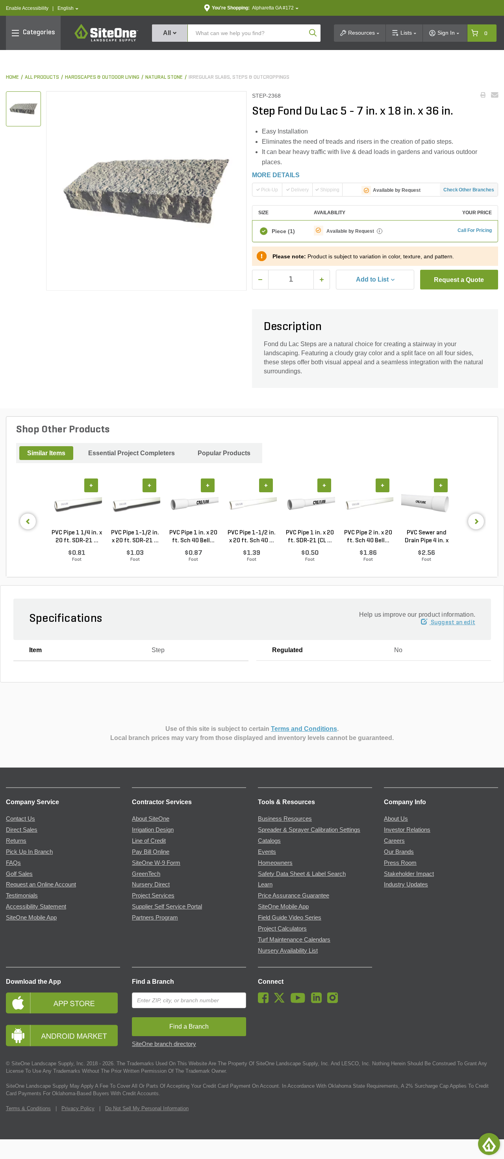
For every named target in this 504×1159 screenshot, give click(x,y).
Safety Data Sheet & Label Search (302, 874)
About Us (396, 819)
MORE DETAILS (276, 175)
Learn (265, 884)
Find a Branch (153, 981)
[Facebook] (265, 1001)
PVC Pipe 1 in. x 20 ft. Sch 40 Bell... (193, 537)
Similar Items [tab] (46, 453)
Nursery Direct (151, 884)
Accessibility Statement (36, 906)
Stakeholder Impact (409, 874)
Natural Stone (164, 77)
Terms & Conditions (28, 1108)
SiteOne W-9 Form (156, 863)
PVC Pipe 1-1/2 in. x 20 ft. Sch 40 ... (252, 537)
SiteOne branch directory (164, 1044)
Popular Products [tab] (224, 453)
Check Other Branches (468, 190)
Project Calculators (282, 928)
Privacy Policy (77, 1108)
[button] (67, 8)
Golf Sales (19, 874)
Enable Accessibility (27, 8)
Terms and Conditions (304, 728)
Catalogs (269, 841)
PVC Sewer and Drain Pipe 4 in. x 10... (426, 537)
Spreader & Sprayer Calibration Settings (309, 830)
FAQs (13, 863)
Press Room (400, 863)
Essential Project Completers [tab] (131, 453)
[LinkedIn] (318, 1001)
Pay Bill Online (150, 852)
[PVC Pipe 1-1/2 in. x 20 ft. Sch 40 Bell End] (251, 504)
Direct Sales (21, 830)
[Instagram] (334, 1001)
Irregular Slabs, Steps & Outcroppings (239, 77)
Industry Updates (406, 884)
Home (12, 77)
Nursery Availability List (288, 951)
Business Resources (285, 819)
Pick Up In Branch (29, 852)
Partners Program (155, 917)
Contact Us (20, 819)
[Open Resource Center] (489, 1144)
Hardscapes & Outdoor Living (102, 77)
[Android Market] (63, 1035)
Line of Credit (149, 841)
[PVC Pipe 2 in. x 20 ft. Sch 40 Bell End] (368, 504)
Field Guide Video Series (289, 917)
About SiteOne (150, 819)
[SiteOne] (106, 40)
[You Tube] (299, 1001)
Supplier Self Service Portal (167, 906)
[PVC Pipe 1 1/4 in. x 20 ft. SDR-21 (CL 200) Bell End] (77, 504)
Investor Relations (407, 830)
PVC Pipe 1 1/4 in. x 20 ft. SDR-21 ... (77, 537)
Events (267, 852)
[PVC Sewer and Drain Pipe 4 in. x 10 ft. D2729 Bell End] (426, 504)
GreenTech (146, 874)
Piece (283, 231)
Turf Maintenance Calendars (294, 939)
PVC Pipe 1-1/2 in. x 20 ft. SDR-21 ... (135, 537)
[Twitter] (281, 1001)
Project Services (153, 895)
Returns (16, 841)
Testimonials (22, 895)
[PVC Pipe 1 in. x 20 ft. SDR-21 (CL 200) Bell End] (310, 504)
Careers (394, 841)
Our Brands (399, 852)
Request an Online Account (41, 884)
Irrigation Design (153, 830)
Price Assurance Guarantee (293, 895)
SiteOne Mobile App (31, 917)
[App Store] (63, 1003)
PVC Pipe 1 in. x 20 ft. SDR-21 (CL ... (310, 537)
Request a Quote (459, 279)
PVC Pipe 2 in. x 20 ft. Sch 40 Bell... (368, 537)
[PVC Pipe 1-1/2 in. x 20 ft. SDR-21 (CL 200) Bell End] (135, 504)
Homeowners (275, 863)
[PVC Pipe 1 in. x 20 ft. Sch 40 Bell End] (193, 504)
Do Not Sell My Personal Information (147, 1108)
